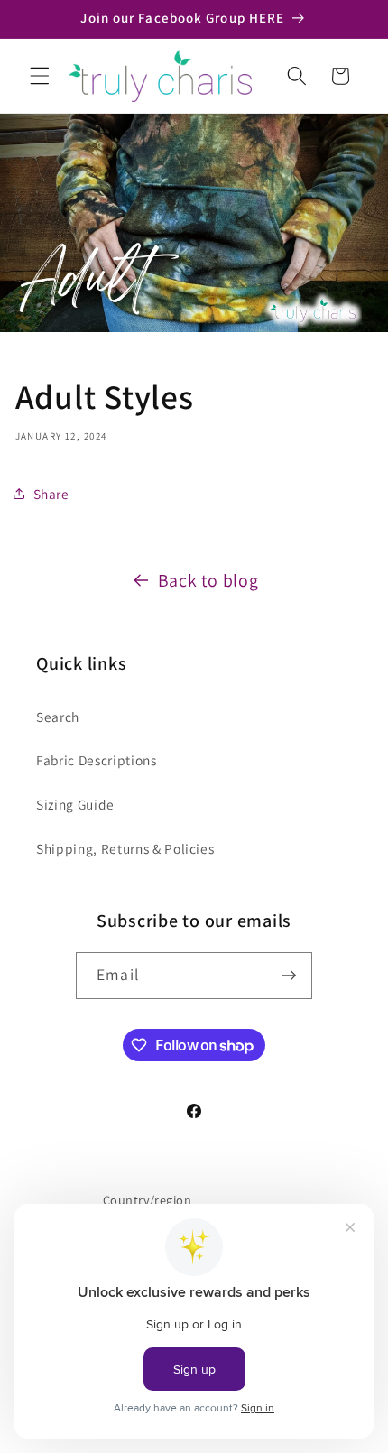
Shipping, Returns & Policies (125, 848)
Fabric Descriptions (96, 760)
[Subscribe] (288, 975)
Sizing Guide (75, 804)
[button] (39, 75)
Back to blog (208, 580)
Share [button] (51, 494)
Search (57, 717)
